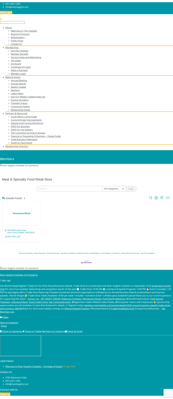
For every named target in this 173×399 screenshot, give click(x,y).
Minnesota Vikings (92, 298)
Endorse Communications (160, 397)
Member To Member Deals (79, 253)
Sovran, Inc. (33, 298)
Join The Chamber (147, 253)
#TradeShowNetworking (121, 308)
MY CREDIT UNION (50, 298)
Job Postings (106, 253)
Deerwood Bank (19, 302)
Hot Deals (64, 253)
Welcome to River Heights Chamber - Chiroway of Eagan (33, 366)
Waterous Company (71, 298)
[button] (3, 198)
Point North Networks (114, 298)
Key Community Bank (60, 302)
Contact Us (116, 253)
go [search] (132, 189)
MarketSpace (95, 253)
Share (4, 325)
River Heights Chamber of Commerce (19, 274)
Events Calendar (53, 253)
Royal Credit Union (38, 302)
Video (6, 317)
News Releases (40, 253)
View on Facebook (9, 322)
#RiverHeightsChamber (78, 308)
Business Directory (26, 253)
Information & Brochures (130, 253)
